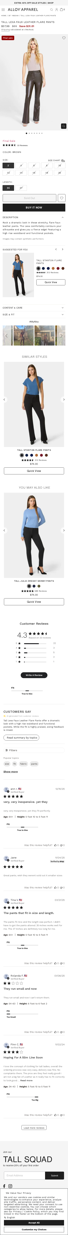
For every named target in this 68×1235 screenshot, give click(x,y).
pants (34, 764)
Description (10, 217)
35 (8, 187)
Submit (54, 1175)
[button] (7, 335)
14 (21, 172)
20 (59, 172)
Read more (26, 1080)
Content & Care (13, 307)
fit (14, 764)
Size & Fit (9, 314)
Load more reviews (34, 1128)
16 (34, 172)
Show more (10, 771)
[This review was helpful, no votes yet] (55, 845)
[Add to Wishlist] (63, 38)
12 (8, 172)
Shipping (5, 29)
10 (59, 165)
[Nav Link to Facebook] (5, 1187)
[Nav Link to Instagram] (11, 1187)
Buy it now (34, 207)
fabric (23, 764)
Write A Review (34, 675)
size (7, 764)
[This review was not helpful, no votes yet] (61, 845)
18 (46, 172)
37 (21, 187)
